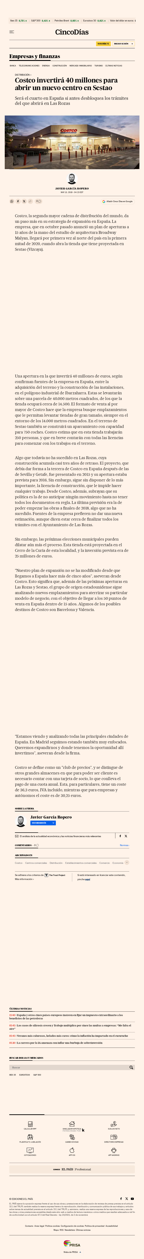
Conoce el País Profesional (72, 1169)
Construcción (60, 66)
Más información (23, 879)
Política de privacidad (94, 1226)
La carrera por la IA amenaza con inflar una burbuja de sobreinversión (59, 1042)
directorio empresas (113, 1142)
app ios (72, 1155)
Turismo (98, 66)
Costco (18, 863)
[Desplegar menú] (11, 32)
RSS (62, 1230)
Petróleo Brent (62, 20)
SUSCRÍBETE (103, 43)
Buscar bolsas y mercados (26, 1058)
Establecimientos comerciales (81, 863)
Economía (118, 863)
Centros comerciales (36, 863)
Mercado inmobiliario (81, 66)
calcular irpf (30, 1129)
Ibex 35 (13, 20)
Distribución (22, 75)
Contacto (29, 1226)
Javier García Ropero (72, 188)
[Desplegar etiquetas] (127, 862)
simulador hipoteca (72, 1129)
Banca (13, 66)
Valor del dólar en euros (121, 20)
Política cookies (52, 1226)
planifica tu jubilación (30, 1142)
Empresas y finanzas (34, 56)
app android (113, 1155)
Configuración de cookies (72, 1226)
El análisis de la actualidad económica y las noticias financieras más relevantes (60, 836)
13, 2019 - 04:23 (72, 192)
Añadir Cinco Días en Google (119, 201)
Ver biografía (39, 823)
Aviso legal (39, 1226)
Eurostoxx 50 (89, 20)
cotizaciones (30, 1155)
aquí (87, 879)
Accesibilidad (112, 1226)
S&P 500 (35, 20)
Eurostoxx (24, 1075)
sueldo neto (114, 1129)
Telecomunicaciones (29, 66)
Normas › (124, 845)
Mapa (56, 1230)
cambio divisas (71, 1142)
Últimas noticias (113, 66)
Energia (46, 66)
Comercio (104, 863)
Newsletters (70, 1230)
